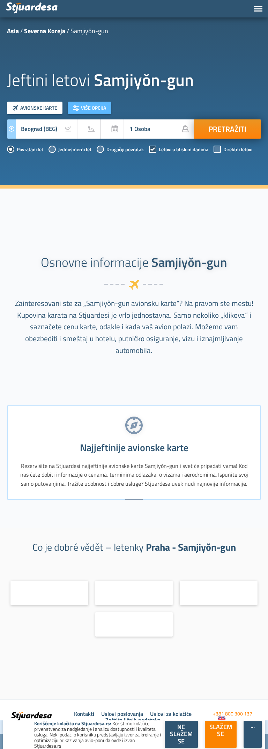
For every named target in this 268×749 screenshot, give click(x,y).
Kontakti (84, 714)
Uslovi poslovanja (122, 714)
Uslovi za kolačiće (171, 714)
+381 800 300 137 (232, 713)
